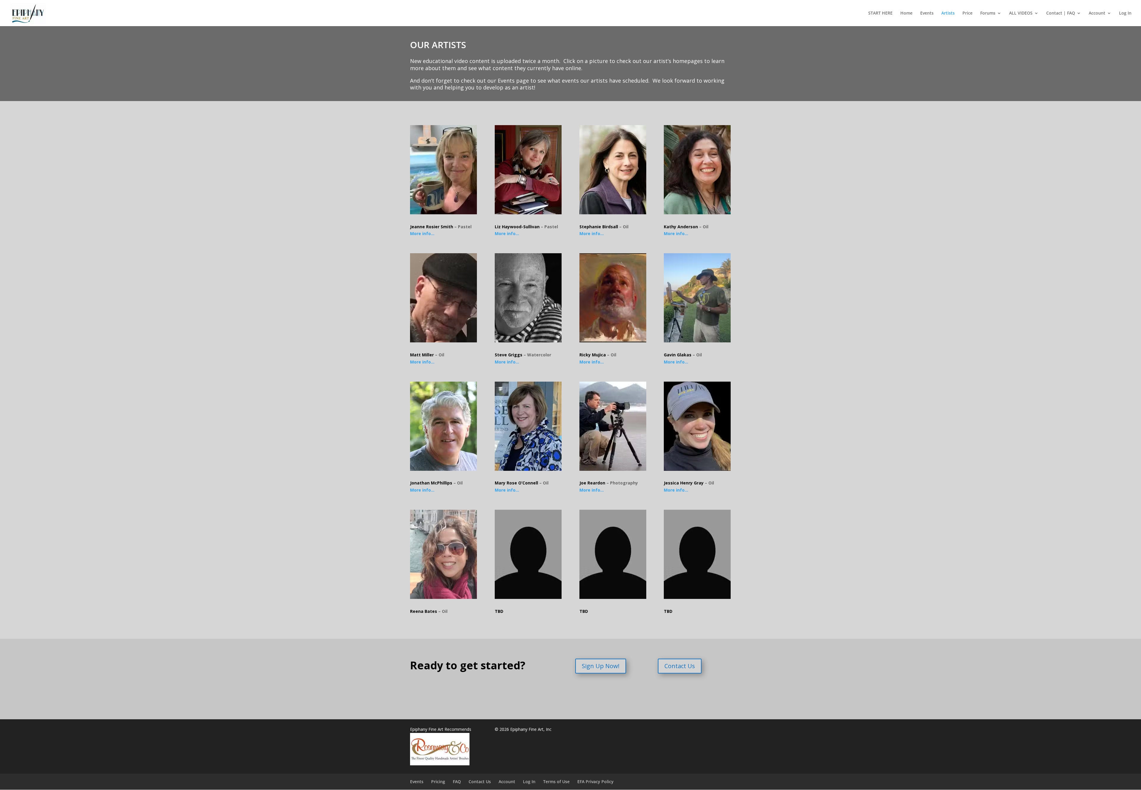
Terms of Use (556, 781)
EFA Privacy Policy (595, 781)
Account (1097, 13)
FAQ (457, 781)
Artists (948, 13)
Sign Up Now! (601, 666)
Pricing (438, 781)
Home (906, 13)
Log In (1125, 13)
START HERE (880, 13)
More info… (422, 233)
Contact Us (679, 666)
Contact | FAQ (1060, 13)
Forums (987, 13)
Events (927, 13)
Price (967, 13)
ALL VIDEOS (1021, 13)
